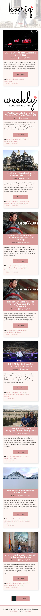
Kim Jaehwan (17, 394)
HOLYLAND (25, 457)
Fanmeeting (8, 394)
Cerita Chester (9, 268)
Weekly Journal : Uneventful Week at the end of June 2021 (20, 114)
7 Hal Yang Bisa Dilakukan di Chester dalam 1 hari (20, 174)
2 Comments (10, 399)
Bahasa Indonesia (12, 79)
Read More (20, 74)
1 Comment (10, 525)
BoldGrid (28, 611)
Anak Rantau (10, 266)
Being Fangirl (23, 392)
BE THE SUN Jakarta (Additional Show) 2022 (20, 54)
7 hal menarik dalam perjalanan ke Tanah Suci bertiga (20, 556)
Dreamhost (13, 611)
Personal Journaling (10, 141)
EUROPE (12, 204)
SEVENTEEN (8, 81)
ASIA (7, 457)
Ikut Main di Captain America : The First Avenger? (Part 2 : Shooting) (20, 237)
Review (6, 396)
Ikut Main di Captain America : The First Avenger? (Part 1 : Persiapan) (20, 304)
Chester (21, 201)
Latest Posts (22, 139)
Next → (25, 599)
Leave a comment (12, 83)
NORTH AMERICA (24, 521)
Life (28, 139)
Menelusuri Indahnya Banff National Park (20, 492)
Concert (21, 79)
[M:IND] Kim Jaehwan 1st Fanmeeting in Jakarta (20, 365)
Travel (26, 204)
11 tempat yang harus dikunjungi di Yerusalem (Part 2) (20, 429)
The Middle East (14, 585)
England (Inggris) (19, 268)
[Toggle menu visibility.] (20, 24)
